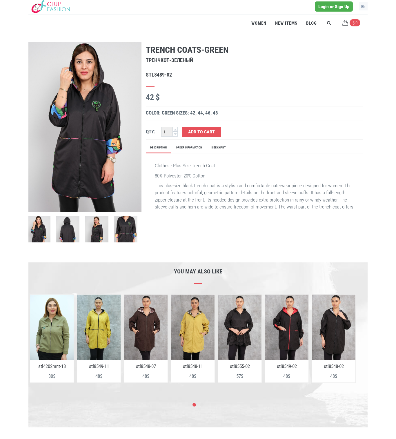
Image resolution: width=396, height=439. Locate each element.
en (363, 7)
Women (258, 23)
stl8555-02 (240, 366)
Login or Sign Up (333, 6)
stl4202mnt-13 (52, 366)
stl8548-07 (146, 366)
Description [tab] (158, 147)
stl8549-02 (287, 366)
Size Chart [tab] (218, 147)
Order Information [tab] (189, 147)
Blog (311, 23)
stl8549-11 (99, 366)
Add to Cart (201, 132)
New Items (286, 23)
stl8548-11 (193, 366)
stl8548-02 (334, 366)
